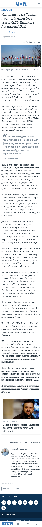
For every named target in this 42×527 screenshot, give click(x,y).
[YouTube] (18, 524)
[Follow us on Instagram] (20, 502)
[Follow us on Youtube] (14, 502)
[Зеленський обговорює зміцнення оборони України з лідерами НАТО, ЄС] (21, 409)
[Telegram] (27, 524)
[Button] (29, 42)
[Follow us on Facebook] (3, 502)
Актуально (6, 10)
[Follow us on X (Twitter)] (9, 502)
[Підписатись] (3, 508)
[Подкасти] (36, 502)
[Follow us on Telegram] (25, 502)
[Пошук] (36, 524)
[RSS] (30, 502)
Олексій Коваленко (9, 32)
